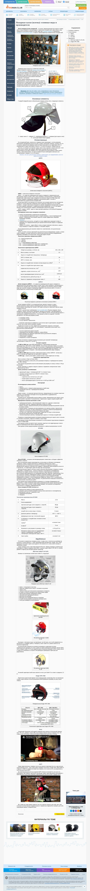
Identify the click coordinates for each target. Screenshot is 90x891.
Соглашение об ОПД (26, 874)
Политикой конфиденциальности (52, 883)
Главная (17, 19)
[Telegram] (53, 810)
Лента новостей (10, 23)
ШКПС (72, 33)
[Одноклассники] (38, 810)
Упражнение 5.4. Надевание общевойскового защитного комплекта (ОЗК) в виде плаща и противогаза (76, 60)
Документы (9, 11)
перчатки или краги (22, 71)
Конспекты (23, 11)
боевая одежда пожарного (39, 70)
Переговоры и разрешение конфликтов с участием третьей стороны (76, 70)
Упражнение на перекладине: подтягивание (74, 67)
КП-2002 (73, 36)
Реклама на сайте (81, 5)
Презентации (64, 11)
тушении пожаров (47, 31)
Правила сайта (37, 874)
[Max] (76, 811)
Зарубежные (71, 38)
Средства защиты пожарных (43, 19)
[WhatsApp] (45, 810)
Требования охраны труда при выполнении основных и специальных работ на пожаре (76, 56)
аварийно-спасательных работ (24, 32)
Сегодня (9, 20)
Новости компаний (9, 32)
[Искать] (68, 7)
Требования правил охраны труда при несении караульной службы (76, 64)
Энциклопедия (79, 11)
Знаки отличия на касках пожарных (52, 93)
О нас (83, 874)
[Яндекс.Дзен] (81, 811)
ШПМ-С (73, 35)
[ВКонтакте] (30, 810)
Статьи (51, 11)
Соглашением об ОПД (65, 883)
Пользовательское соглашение (12, 874)
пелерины (21, 220)
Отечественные (72, 32)
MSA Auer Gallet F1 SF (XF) (77, 40)
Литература (37, 11)
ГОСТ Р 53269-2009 (42, 310)
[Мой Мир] (60, 810)
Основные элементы (73, 30)
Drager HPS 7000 (75, 41)
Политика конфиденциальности (50, 874)
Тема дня (9, 27)
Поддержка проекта (75, 874)
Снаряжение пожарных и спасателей (30, 19)
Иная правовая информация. (76, 878)
